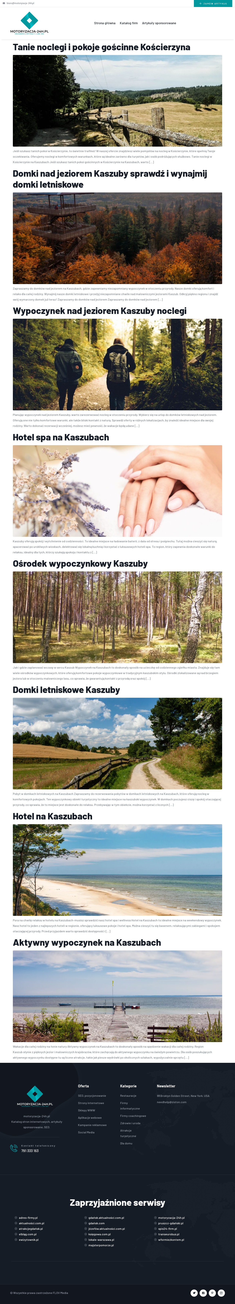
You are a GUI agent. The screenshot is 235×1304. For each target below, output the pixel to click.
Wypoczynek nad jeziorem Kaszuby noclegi (100, 310)
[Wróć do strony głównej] (29, 23)
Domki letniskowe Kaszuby (66, 689)
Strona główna (104, 23)
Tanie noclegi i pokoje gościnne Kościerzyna (101, 46)
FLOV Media (60, 1292)
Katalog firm (129, 23)
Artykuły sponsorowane (159, 23)
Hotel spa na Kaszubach (61, 436)
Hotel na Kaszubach (52, 815)
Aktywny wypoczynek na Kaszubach (87, 942)
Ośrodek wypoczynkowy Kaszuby (80, 563)
